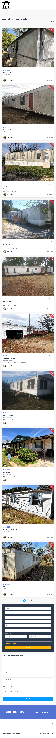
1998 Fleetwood (7, 472)
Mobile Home (50, 80)
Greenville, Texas (8, 303)
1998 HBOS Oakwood (8, 415)
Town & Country (7, 187)
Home (3, 13)
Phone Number (7, 679)
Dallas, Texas (7, 588)
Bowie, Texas (7, 74)
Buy (13, 724)
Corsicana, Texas (8, 417)
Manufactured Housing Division (46, 733)
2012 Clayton (6, 244)
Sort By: (4, 22)
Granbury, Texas (8, 360)
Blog (18, 724)
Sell (8, 724)
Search (28, 647)
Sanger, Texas (7, 188)
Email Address (7, 672)
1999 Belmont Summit (8, 72)
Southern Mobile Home (9, 130)
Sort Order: (11, 22)
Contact (23, 724)
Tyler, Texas (6, 131)
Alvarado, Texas (7, 474)
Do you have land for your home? (11, 691)
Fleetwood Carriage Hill (9, 358)
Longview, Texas (7, 246)
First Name (6, 659)
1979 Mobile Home (7, 301)
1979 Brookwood (7, 587)
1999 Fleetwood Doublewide (10, 529)
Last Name (6, 666)
